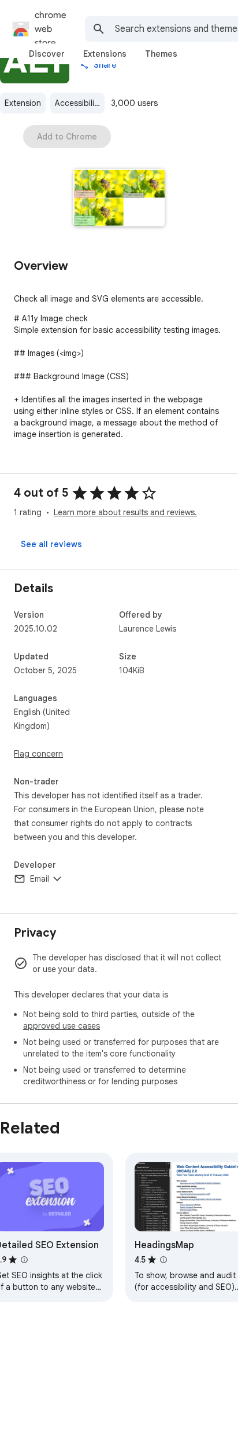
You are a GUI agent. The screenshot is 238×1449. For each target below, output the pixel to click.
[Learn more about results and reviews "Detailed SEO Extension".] (24, 1260)
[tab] (47, 53)
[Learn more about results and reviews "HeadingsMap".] (163, 1260)
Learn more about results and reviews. (125, 512)
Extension (23, 103)
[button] (119, 198)
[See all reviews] (51, 544)
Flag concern (38, 754)
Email (39, 879)
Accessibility (78, 103)
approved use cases (61, 1026)
